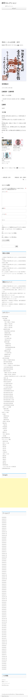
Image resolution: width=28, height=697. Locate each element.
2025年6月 (4, 542)
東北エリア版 (12, 168)
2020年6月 (4, 651)
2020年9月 (4, 645)
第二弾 (5, 410)
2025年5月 (4, 544)
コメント (4, 191)
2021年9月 (4, 624)
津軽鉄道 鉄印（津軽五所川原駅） (18, 146)
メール (4, 214)
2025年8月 (4, 539)
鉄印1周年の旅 (7, 385)
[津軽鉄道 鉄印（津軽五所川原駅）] (18, 142)
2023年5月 (4, 587)
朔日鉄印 (6, 356)
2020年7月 (4, 649)
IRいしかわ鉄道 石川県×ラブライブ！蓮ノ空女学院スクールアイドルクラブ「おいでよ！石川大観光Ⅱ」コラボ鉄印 (14, 273)
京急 (4, 450)
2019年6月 (4, 667)
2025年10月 (4, 535)
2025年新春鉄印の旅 (8, 405)
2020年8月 (4, 647)
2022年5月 (4, 609)
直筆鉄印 (6, 333)
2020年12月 (4, 640)
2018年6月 (4, 669)
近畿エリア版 (7, 323)
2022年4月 (4, 611)
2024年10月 (4, 557)
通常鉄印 (5, 320)
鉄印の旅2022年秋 (7, 398)
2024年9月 (4, 559)
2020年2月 (4, 652)
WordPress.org (5, 685)
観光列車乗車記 (5, 437)
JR (3, 414)
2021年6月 (4, 629)
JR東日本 (5, 419)
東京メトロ (5, 443)
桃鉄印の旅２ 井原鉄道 (7, 300)
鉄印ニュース (6, 407)
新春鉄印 (6, 354)
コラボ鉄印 (6, 338)
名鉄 (5, 430)
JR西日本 (5, 416)
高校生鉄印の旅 (7, 379)
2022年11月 (4, 598)
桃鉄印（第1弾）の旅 (9, 374)
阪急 (4, 455)
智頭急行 (7, 345)
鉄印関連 (4, 316)
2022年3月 (4, 613)
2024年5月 (4, 566)
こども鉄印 (6, 352)
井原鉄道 (7, 343)
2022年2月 (4, 615)
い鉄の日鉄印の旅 (7, 367)
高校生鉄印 (6, 334)
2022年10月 (4, 600)
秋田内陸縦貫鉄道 (9, 347)
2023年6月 (4, 586)
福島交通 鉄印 (6, 177)
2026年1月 (4, 530)
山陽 (4, 461)
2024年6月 (4, 564)
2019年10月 (4, 660)
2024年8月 (4, 560)
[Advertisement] (14, 24)
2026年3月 (4, 526)
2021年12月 (4, 618)
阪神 (4, 457)
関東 (4, 423)
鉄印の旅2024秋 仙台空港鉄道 (6, 146)
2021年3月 (4, 634)
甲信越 (4, 426)
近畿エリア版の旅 (7, 363)
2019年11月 (4, 658)
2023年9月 (4, 580)
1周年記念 (6, 340)
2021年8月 (4, 625)
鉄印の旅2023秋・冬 (8, 399)
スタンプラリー (5, 439)
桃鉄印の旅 (6, 370)
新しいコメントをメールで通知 (9, 233)
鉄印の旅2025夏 (7, 361)
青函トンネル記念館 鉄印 (11, 42)
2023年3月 (4, 591)
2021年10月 (4, 622)
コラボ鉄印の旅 (7, 383)
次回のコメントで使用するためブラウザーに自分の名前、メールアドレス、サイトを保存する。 (14, 228)
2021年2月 (4, 636)
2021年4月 (4, 633)
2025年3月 (4, 548)
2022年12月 (4, 596)
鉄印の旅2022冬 (7, 392)
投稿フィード (5, 681)
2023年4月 (4, 589)
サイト (3, 220)
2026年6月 (4, 521)
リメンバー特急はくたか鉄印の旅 (11, 365)
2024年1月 (4, 573)
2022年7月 (4, 606)
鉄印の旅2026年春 (7, 369)
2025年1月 (4, 551)
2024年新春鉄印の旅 (8, 401)
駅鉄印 (5, 342)
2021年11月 (4, 620)
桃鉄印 (5, 408)
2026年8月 (4, 517)
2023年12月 (4, 575)
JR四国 (5, 417)
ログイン (4, 679)
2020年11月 (4, 642)
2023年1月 (4, 595)
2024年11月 (4, 555)
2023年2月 (4, 593)
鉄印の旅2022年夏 (7, 396)
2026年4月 (4, 524)
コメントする (21, 168)
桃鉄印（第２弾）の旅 (9, 372)
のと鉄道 (7, 349)
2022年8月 (4, 604)
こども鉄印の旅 (7, 387)
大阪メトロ (5, 454)
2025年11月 (4, 533)
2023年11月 (4, 577)
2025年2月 (4, 550)
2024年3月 (4, 569)
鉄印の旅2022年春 (7, 394)
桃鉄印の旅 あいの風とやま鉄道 (9, 293)
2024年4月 (4, 568)
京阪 (4, 459)
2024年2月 (4, 571)
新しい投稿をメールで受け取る (9, 237)
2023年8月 (4, 582)
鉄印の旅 (5, 358)
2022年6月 (4, 607)
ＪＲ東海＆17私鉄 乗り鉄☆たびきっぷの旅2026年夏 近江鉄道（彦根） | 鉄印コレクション (14, 289)
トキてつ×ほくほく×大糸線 (8, 466)
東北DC (6, 336)
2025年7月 (4, 540)
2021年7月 (4, 627)
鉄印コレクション (9, 3)
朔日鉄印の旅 (6, 389)
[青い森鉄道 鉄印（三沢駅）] (7, 155)
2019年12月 (4, 656)
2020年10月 (4, 643)
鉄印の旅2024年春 (7, 403)
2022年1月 (4, 616)
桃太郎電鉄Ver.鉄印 (8, 331)
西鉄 (4, 463)
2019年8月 (4, 663)
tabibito (21, 45)
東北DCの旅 (6, 381)
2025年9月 (4, 537)
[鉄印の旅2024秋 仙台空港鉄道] (7, 142)
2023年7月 (4, 584)
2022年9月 (4, 602)
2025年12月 (4, 531)
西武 (5, 425)
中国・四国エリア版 (8, 322)
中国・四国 (5, 434)
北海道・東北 (6, 421)
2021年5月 (4, 631)
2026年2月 (4, 528)
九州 (4, 435)
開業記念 (6, 351)
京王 (4, 448)
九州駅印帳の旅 (5, 468)
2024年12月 (4, 553)
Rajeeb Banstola (5, 696)
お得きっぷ (4, 412)
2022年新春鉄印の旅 (8, 390)
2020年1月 (4, 654)
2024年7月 (4, 562)
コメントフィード (6, 683)
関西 (4, 432)
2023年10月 (4, 578)
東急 (4, 445)
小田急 (4, 452)
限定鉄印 (5, 329)
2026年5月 (4, 522)
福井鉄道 (5, 464)
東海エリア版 (7, 325)
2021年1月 (4, 638)
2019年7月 (4, 665)
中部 (4, 428)
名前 (3, 208)
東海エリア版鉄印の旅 (8, 360)
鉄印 (4, 318)
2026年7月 (4, 519)
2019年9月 (4, 662)
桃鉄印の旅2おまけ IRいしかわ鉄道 (10, 297)
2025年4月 (4, 546)
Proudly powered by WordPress (8, 694)
